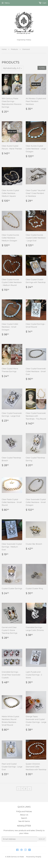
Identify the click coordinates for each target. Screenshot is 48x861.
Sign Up (42, 839)
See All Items (24, 821)
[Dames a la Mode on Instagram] (25, 850)
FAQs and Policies (24, 811)
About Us (24, 815)
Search (24, 818)
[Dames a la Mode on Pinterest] (21, 850)
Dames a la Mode (17, 857)
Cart (44, 3)
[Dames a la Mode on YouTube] (29, 850)
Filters (42, 68)
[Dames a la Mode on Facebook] (17, 850)
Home (4, 49)
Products (14, 49)
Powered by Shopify (33, 857)
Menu (7, 3)
